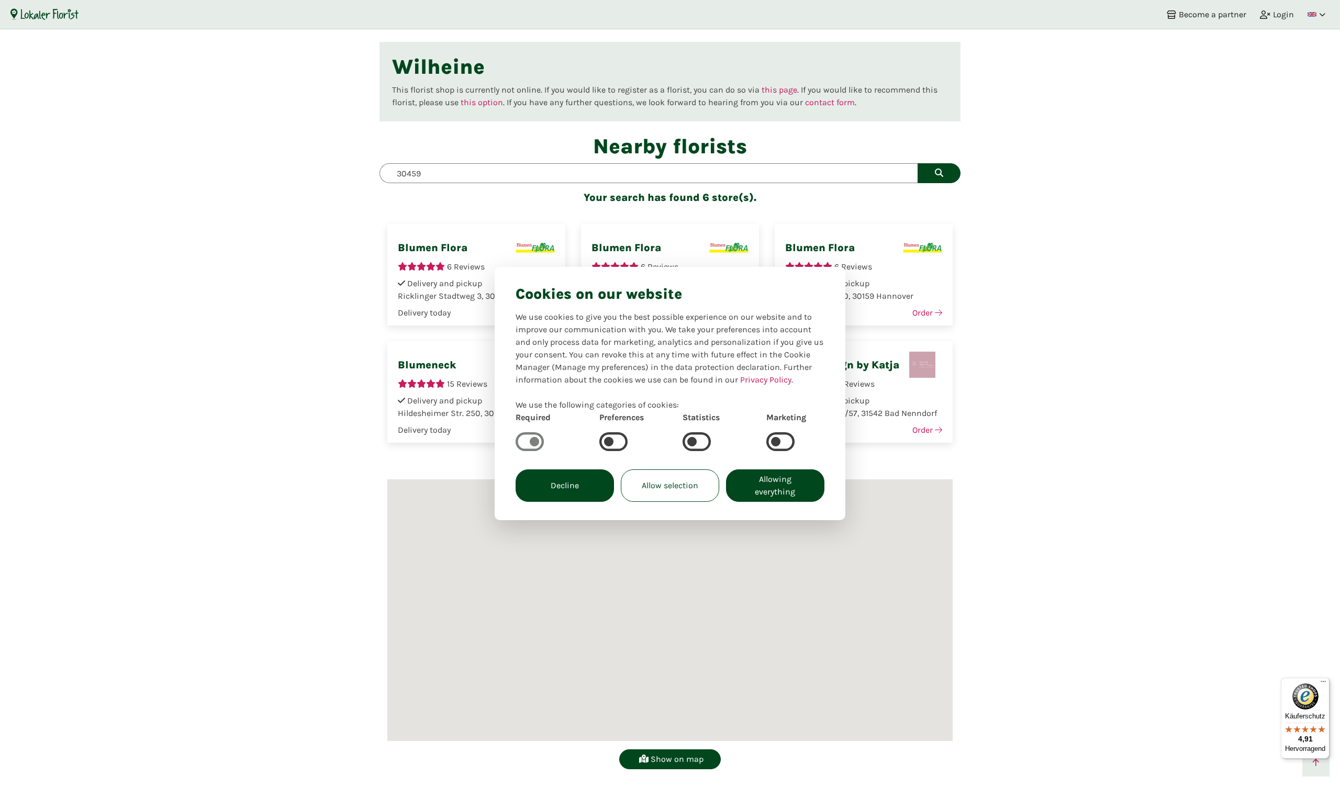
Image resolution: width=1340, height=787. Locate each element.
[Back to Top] (1316, 763)
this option (482, 102)
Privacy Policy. (766, 380)
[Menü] (1323, 684)
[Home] (44, 14)
